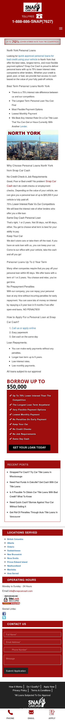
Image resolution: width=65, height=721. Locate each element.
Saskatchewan (14, 550)
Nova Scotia (12, 558)
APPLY (52, 718)
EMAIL (31, 718)
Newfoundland (14, 565)
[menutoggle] (61, 28)
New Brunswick (14, 554)
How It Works (15, 686)
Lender (23, 126)
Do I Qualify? (33, 686)
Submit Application (16, 670)
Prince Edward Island (17, 561)
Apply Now (49, 686)
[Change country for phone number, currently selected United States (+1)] (7, 649)
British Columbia (15, 539)
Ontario (10, 546)
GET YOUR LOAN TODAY (29, 447)
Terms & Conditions (41, 690)
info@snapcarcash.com (21, 590)
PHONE (10, 718)
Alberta (10, 542)
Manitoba (11, 569)
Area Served (13, 573)
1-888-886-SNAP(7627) (32, 21)
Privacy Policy (20, 690)
